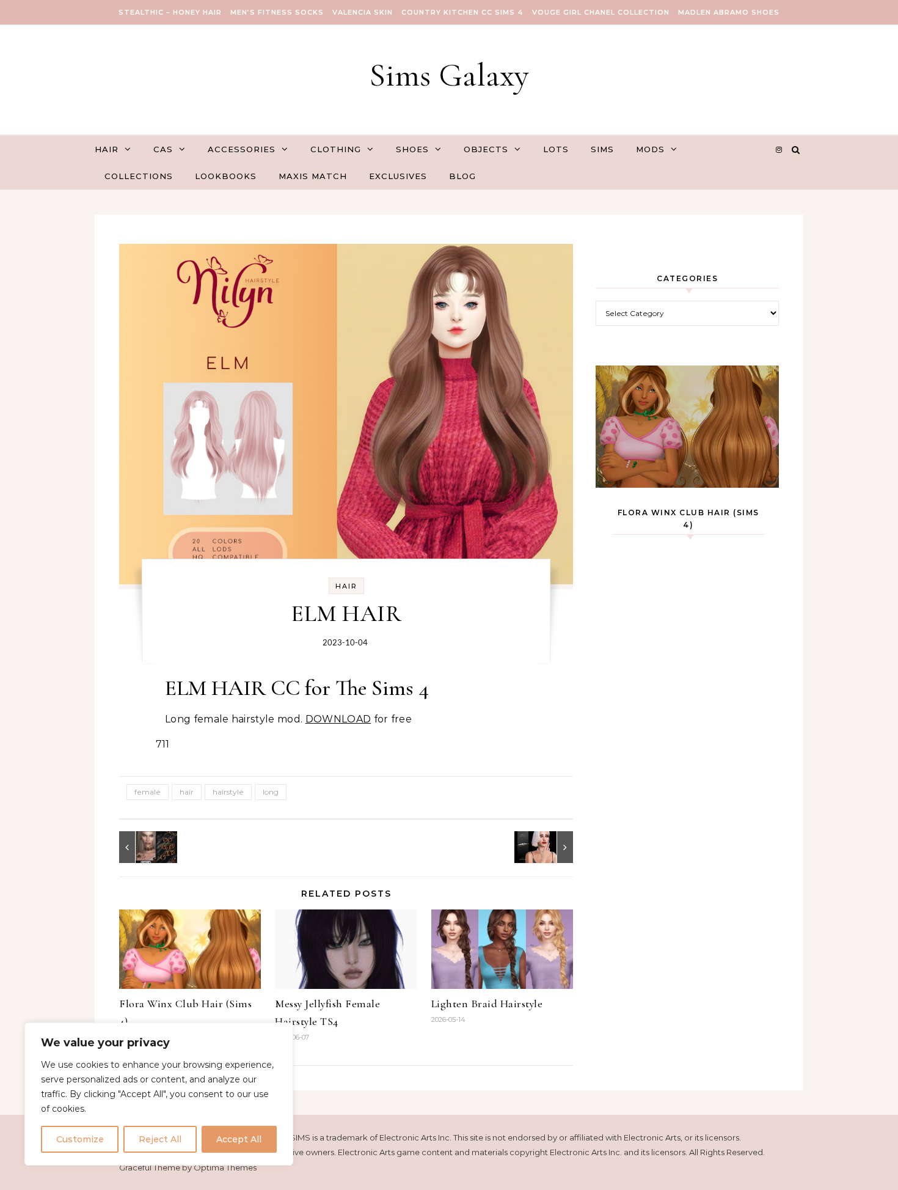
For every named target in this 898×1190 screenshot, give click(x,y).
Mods (650, 149)
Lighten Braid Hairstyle (487, 1003)
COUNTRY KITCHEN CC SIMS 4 (462, 12)
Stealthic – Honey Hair (170, 12)
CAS (163, 149)
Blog (462, 176)
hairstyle (228, 791)
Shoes (412, 149)
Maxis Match (313, 176)
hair (187, 791)
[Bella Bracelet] (545, 847)
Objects (486, 149)
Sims (602, 149)
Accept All (238, 1139)
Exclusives (398, 176)
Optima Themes (225, 1167)
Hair (107, 149)
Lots (556, 149)
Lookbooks (226, 176)
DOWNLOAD (338, 719)
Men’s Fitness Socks (277, 12)
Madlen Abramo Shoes (728, 12)
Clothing (335, 149)
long (271, 791)
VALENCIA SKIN (362, 12)
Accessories (242, 149)
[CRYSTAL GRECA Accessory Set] (146, 847)
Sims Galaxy (449, 75)
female (147, 791)
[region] (158, 1094)
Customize (80, 1139)
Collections (138, 176)
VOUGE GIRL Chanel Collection (601, 12)
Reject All (160, 1139)
